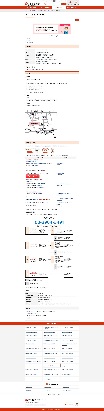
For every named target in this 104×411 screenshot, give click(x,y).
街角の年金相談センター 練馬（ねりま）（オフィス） (70, 366)
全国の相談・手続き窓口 (42, 10)
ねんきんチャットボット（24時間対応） (43, 146)
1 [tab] (49, 35)
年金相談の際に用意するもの (33, 313)
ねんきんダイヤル (60, 163)
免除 (35, 185)
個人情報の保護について (53, 394)
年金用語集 (28, 390)
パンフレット (47, 390)
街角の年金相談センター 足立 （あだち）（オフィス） (51, 328)
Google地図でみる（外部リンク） (33, 105)
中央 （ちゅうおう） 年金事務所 (67, 361)
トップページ (27, 10)
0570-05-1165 (59, 164)
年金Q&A (55, 146)
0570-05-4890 (59, 174)
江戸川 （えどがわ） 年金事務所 (31, 335)
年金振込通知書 (30, 163)
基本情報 (28, 38)
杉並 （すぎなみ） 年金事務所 (67, 353)
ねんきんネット (36, 199)
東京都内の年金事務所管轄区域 (42, 61)
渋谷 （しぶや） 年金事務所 (67, 348)
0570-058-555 (59, 200)
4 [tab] (54, 35)
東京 (49, 10)
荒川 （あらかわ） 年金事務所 (67, 327)
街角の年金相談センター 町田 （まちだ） (51, 374)
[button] (76, 3)
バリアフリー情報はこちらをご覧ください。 (35, 69)
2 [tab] (51, 35)
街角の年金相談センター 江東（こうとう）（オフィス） (69, 344)
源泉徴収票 (36, 163)
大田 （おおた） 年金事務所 (31, 340)
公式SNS (43, 404)
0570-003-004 (59, 185)
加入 (34, 193)
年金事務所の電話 (61, 202)
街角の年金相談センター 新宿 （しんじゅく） (51, 354)
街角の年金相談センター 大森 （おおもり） (51, 340)
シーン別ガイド (48, 387)
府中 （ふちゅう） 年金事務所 (67, 369)
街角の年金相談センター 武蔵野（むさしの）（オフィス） (51, 379)
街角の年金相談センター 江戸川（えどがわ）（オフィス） (51, 336)
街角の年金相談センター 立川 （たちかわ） (33, 361)
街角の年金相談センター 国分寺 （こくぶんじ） (33, 349)
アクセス (28, 40)
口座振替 (38, 183)
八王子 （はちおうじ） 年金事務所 (32, 369)
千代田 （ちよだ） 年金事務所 (49, 361)
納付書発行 (43, 183)
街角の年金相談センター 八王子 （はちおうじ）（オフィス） (51, 370)
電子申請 (40, 193)
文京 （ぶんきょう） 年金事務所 (31, 374)
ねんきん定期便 (29, 199)
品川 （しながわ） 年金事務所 (49, 348)
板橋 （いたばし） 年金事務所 (49, 332)
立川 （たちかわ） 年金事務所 (67, 358)
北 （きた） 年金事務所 (30, 343)
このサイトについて (44, 394)
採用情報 (36, 404)
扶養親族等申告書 (42, 163)
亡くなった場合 (35, 165)
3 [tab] (52, 35)
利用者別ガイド (29, 387)
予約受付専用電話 (60, 173)
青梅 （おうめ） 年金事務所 (67, 335)
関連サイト (61, 394)
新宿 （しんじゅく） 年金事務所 (31, 353)
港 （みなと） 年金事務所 (66, 374)
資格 (37, 193)
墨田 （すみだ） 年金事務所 (31, 358)
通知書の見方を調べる (67, 390)
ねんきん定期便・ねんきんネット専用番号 (65, 198)
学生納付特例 (39, 185)
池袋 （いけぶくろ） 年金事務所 (31, 332)
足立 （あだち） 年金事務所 (31, 327)
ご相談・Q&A (33, 10)
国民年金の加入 (30, 181)
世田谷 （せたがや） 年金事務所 (49, 358)
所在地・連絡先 (29, 404)
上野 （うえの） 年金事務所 (67, 332)
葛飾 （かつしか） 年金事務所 (67, 340)
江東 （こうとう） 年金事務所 (49, 343)
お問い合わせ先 (30, 42)
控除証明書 (41, 187)
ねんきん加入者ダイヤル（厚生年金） (64, 193)
